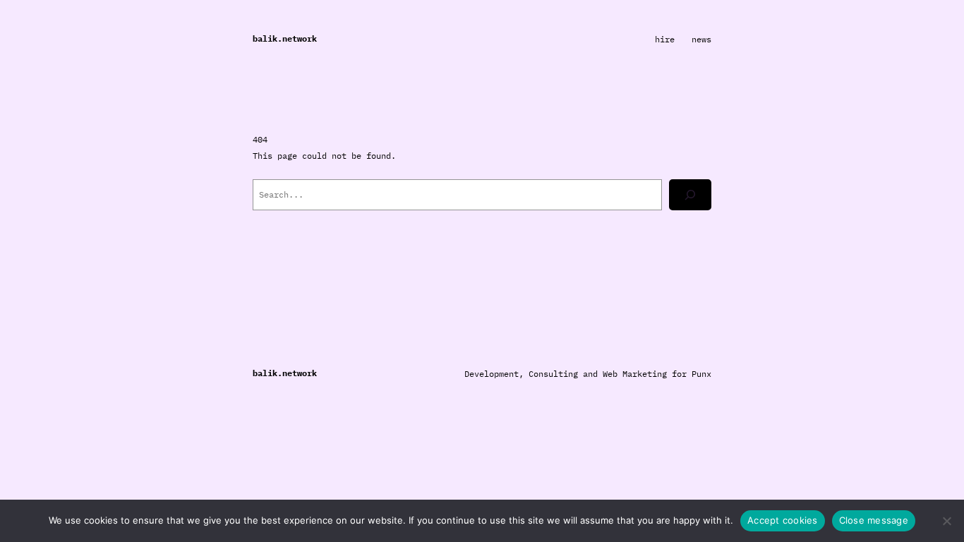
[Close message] (946, 521)
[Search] (690, 194)
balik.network (285, 38)
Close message (873, 520)
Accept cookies (782, 520)
